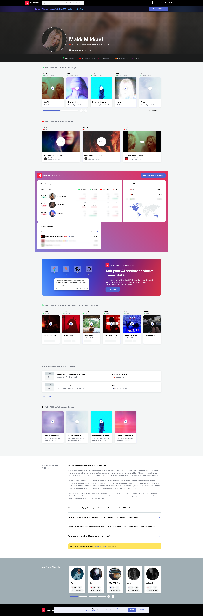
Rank (42, 189)
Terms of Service (155, 610)
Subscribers (105, 189)
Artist (50, 189)
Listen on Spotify (152, 110)
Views (116, 189)
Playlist (43, 232)
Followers (83, 189)
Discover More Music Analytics (165, 3)
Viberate (32, 3)
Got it (132, 609)
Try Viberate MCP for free (159, 9)
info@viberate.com (100, 546)
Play (52, 88)
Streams (94, 189)
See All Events (47, 396)
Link (69, 236)
